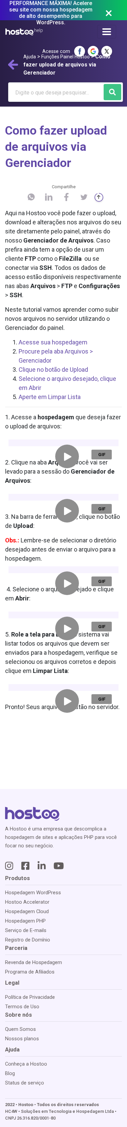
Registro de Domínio (27, 940)
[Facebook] (79, 51)
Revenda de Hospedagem (33, 962)
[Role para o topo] (98, 197)
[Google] (93, 51)
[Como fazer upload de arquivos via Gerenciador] (31, 200)
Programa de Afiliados (30, 972)
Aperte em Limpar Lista (50, 396)
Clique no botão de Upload (54, 369)
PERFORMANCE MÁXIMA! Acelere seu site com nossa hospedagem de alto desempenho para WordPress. (50, 13)
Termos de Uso (22, 1007)
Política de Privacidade (30, 997)
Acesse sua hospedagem (54, 342)
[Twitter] (106, 51)
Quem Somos (20, 1029)
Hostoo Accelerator (27, 902)
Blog (10, 1073)
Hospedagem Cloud (27, 911)
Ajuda (29, 56)
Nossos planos (22, 1039)
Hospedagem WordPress (33, 893)
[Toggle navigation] (106, 31)
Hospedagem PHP (25, 921)
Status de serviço (24, 1083)
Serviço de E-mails (25, 930)
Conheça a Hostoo (26, 1064)
